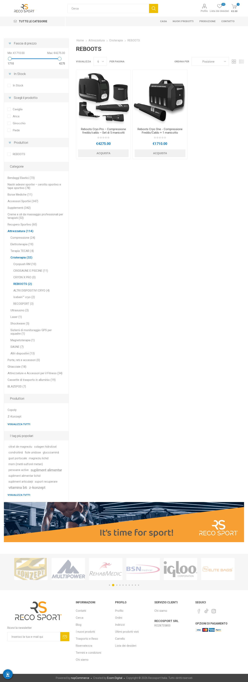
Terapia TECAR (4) (22, 251)
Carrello (120, 638)
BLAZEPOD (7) (17, 386)
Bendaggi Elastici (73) (21, 178)
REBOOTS (19, 154)
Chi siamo (82, 659)
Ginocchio (19, 123)
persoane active (19, 470)
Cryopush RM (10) (24, 264)
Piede (16, 130)
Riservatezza (84, 645)
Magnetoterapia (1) (22, 340)
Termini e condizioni (88, 652)
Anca (16, 116)
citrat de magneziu (20, 446)
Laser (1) (16, 317)
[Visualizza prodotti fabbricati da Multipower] (31, 569)
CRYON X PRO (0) (24, 277)
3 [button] (116, 585)
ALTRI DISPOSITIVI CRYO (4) (31, 290)
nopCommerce (80, 677)
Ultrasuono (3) (19, 310)
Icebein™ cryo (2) (24, 297)
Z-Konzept (14, 416)
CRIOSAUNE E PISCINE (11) (30, 270)
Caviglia (17, 109)
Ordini (118, 617)
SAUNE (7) (17, 347)
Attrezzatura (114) (20, 231)
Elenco (241, 61)
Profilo (204, 11)
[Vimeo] (206, 610)
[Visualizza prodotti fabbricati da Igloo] (143, 569)
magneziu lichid (38, 458)
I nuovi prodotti (85, 631)
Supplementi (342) (19, 208)
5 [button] (123, 585)
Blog (78, 624)
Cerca (153, 8)
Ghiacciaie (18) (17, 366)
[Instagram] (214, 611)
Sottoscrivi (64, 636)
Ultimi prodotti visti (127, 631)
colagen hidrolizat (45, 446)
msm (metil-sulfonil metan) (26, 464)
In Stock (18, 85)
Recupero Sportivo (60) (22, 224)
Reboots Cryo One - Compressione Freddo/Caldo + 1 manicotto (160, 130)
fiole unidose (33, 452)
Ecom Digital (114, 677)
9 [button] (135, 585)
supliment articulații (21, 481)
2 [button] (112, 585)
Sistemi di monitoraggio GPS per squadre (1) (31, 331)
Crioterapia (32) (21, 257)
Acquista (103, 153)
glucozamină (51, 452)
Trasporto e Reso (87, 638)
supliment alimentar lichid (24, 476)
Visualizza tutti (19, 424)
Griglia (234, 61)
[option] (31, 569)
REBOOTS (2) (22, 284)
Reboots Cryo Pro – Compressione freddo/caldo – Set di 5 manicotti (103, 130)
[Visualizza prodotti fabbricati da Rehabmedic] (68, 569)
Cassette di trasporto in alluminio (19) (32, 380)
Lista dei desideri (125, 645)
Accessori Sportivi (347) (23, 201)
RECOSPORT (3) (23, 303)
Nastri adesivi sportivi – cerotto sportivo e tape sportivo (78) (34, 186)
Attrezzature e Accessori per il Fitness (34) (35, 373)
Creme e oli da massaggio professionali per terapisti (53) (35, 216)
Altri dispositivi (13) (22, 353)
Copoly (12, 410)
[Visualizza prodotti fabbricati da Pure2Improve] (218, 569)
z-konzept (37, 487)
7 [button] (129, 585)
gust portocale (18, 458)
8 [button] (132, 585)
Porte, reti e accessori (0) (24, 360)
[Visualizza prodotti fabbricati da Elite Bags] (180, 569)
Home (80, 40)
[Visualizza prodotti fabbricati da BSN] (105, 569)
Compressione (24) (22, 237)
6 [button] (126, 585)
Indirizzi (120, 624)
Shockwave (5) (19, 323)
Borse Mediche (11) (20, 194)
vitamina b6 (18, 487)
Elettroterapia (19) (21, 244)
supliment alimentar (46, 470)
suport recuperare (46, 481)
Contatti (81, 610)
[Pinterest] (199, 611)
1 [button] (109, 585)
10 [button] (138, 585)
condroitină (16, 452)
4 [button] (120, 585)
